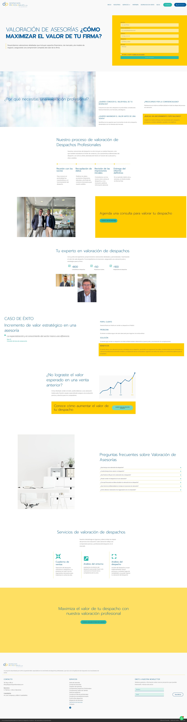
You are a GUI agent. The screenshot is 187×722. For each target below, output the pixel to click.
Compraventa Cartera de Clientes (78, 690)
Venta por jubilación (74, 692)
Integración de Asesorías (76, 700)
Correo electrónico (125, 28)
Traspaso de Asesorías (75, 686)
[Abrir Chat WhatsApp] (182, 718)
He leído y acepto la (133, 54)
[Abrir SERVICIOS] (129, 4)
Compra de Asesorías (75, 684)
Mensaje (123, 44)
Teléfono (123, 33)
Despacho (123, 39)
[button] (180, 5)
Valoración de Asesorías (76, 702)
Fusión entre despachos (76, 698)
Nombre (123, 22)
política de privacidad (138, 54)
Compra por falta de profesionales (78, 694)
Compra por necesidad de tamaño (78, 696)
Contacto (71, 704)
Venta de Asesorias (74, 682)
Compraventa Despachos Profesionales (80, 688)
